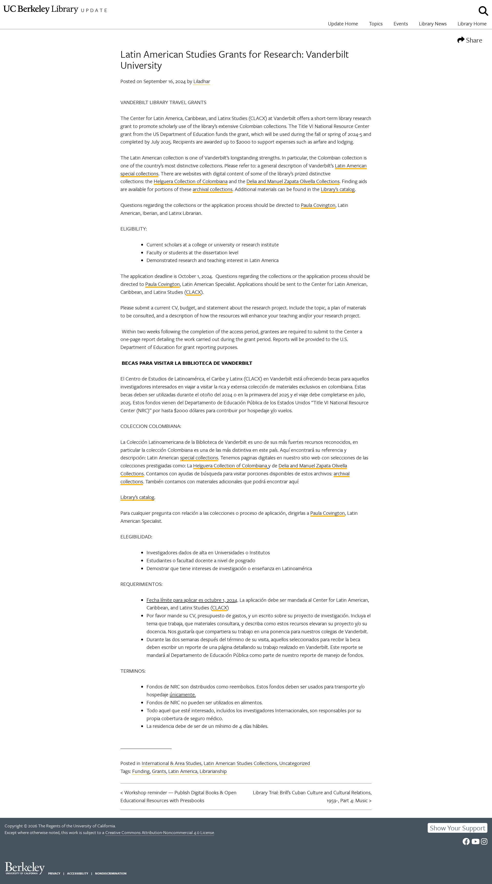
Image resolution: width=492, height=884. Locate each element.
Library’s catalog (338, 189)
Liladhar (201, 81)
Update (95, 10)
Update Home (343, 23)
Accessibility (77, 873)
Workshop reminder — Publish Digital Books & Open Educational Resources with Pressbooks (178, 796)
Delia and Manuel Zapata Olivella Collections (293, 181)
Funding (141, 771)
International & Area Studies (171, 763)
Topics (376, 23)
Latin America (182, 771)
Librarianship (213, 771)
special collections (199, 457)
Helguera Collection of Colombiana (191, 181)
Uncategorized (294, 763)
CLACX (193, 292)
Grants (159, 771)
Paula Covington (318, 205)
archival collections (212, 189)
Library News (433, 23)
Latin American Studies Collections (240, 763)
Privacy (54, 873)
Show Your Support (457, 828)
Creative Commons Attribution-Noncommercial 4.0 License (159, 832)
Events (401, 23)
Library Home (472, 23)
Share (473, 40)
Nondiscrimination (111, 873)
